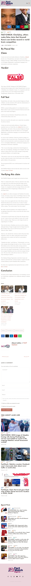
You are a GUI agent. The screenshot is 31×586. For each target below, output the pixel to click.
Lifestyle (8, 461)
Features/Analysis (16, 508)
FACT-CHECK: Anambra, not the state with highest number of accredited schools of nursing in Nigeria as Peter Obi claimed (18, 541)
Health (15, 537)
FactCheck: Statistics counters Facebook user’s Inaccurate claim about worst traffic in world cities (15, 466)
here (7, 170)
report (4, 193)
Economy (10, 545)
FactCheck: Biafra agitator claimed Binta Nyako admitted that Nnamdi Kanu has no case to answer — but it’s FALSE (7, 297)
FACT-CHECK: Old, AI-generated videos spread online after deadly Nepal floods (18, 526)
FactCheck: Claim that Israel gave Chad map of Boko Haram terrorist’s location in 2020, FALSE (15, 491)
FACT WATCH (8, 45)
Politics (8, 432)
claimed (27, 57)
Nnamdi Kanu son (10, 330)
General (3, 432)
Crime (2, 487)
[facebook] (9, 26)
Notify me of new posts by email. (8, 406)
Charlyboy (3, 330)
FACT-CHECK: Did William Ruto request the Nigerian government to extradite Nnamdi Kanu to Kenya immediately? (7, 318)
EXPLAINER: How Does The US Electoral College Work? (18, 519)
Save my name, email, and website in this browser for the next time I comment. (16, 399)
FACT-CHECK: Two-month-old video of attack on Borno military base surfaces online (19, 533)
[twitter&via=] (13, 26)
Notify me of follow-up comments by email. (11, 403)
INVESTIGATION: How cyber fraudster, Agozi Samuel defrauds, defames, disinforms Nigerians (17, 511)
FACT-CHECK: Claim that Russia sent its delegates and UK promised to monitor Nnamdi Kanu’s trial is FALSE (20, 297)
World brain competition (19, 330)
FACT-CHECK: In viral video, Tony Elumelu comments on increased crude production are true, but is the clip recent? (18, 549)
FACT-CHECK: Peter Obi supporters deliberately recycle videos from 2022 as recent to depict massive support (18, 557)
